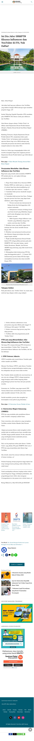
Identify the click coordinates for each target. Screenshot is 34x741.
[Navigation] (2, 2)
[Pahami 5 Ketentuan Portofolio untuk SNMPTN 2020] (27, 522)
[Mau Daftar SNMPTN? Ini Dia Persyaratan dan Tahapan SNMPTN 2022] (16, 522)
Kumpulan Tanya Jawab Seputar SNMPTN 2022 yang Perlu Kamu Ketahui (5, 527)
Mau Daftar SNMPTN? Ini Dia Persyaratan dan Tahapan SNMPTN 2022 (16, 527)
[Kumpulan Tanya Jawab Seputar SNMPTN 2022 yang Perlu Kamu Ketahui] (6, 522)
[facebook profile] (14, 717)
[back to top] (30, 730)
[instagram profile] (23, 717)
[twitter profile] (10, 717)
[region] (17, 17)
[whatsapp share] (12, 554)
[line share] (15, 554)
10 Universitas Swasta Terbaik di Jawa (19, 404)
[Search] (31, 2)
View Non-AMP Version (22, 724)
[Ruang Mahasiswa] (17, 1)
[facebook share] (6, 554)
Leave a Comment (17, 564)
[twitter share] (9, 555)
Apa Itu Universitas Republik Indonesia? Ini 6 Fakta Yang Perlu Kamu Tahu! (22, 583)
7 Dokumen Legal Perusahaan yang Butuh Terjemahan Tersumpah (21, 591)
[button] (10, 734)
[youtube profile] (18, 717)
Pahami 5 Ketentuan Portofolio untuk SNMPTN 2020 (27, 525)
